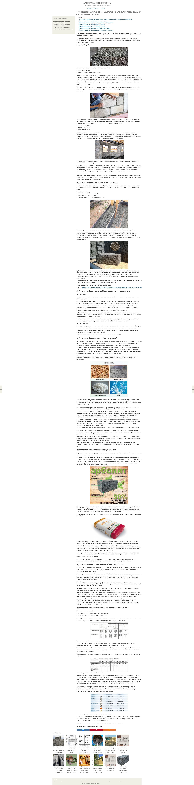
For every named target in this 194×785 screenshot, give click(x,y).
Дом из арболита (119, 723)
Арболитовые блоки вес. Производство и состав (92, 21)
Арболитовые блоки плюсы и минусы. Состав (92, 26)
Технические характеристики (86, 723)
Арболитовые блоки (112, 723)
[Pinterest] (96, 730)
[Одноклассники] (109, 730)
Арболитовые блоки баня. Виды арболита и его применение (96, 30)
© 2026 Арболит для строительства (60, 779)
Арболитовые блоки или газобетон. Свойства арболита (94, 28)
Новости (96, 8)
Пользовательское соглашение (91, 779)
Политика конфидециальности (87, 781)
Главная (89, 8)
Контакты (83, 779)
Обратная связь (112, 779)
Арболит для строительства (97, 3)
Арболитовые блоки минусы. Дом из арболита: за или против (96, 23)
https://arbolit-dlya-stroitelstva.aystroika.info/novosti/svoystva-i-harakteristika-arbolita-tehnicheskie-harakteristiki (112, 288)
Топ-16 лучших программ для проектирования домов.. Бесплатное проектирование (61, 22)
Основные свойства (104, 723)
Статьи (103, 8)
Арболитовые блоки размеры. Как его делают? (92, 24)
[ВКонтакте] (83, 730)
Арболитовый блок (96, 723)
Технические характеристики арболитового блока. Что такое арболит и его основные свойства (105, 19)
